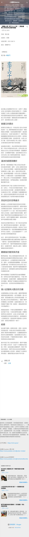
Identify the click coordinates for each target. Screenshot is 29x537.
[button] (27, 27)
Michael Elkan (18, 527)
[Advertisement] (14, 405)
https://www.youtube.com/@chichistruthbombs (14, 459)
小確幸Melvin (14, 2)
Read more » (23, 482)
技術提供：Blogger (15, 524)
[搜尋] (27, 3)
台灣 (9, 363)
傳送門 (8, 55)
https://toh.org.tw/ (13, 443)
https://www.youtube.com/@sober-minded (12, 451)
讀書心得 (7, 360)
